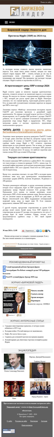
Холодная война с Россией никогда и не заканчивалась (23, 331)
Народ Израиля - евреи (40, 397)
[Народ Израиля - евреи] (39, 394)
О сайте (9, 421)
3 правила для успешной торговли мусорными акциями (24, 337)
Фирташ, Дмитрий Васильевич (39, 357)
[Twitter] (40, 231)
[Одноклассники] (43, 231)
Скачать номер (37, 294)
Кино (14, 398)
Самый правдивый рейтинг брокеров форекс (23, 267)
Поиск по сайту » (46, 2)
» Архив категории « (27, 254)
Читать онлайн (37, 291)
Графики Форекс (40, 361)
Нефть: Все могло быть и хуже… (16, 334)
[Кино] (14, 396)
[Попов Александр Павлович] (14, 369)
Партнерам (35, 301)
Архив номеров (37, 297)
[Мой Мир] (46, 231)
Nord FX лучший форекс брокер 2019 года (22, 277)
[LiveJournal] (49, 231)
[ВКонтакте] (37, 231)
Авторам (44, 421)
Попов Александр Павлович (14, 371)
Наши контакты (27, 425)
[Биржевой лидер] (27, 16)
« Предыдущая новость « (27, 248)
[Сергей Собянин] (39, 378)
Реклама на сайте (21, 421)
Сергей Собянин (40, 380)
